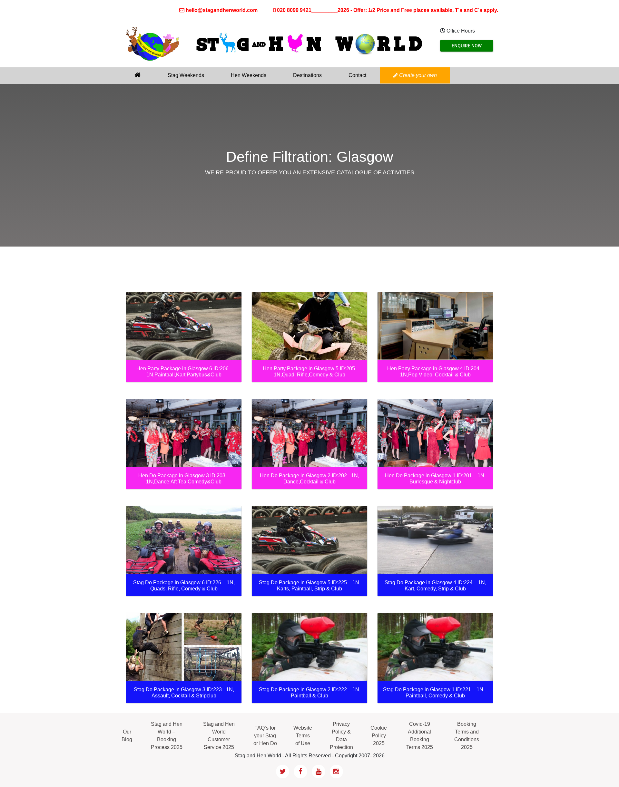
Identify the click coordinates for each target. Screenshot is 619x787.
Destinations (307, 75)
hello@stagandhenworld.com (222, 10)
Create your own (417, 75)
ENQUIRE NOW (467, 45)
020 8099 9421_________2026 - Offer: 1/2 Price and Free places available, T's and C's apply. (387, 10)
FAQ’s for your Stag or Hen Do (265, 735)
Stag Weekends (186, 75)
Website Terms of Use (302, 735)
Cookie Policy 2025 (378, 735)
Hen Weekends (248, 75)
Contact (357, 75)
